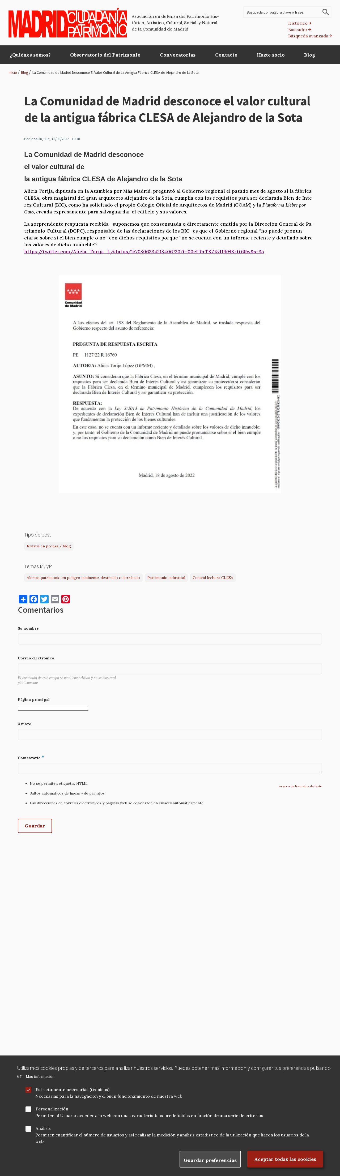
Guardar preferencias (210, 1160)
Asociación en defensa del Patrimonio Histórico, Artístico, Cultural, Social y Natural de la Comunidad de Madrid (175, 23)
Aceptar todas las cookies (285, 1159)
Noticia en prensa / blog (49, 546)
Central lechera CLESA (213, 577)
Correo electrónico (36, 658)
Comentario (29, 758)
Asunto (24, 724)
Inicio (13, 72)
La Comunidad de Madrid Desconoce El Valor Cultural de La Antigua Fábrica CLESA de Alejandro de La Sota (115, 72)
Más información (40, 1076)
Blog (24, 72)
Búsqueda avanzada (308, 35)
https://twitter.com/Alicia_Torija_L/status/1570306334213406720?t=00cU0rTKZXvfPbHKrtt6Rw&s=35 (144, 251)
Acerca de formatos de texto (300, 786)
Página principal (34, 699)
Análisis (43, 1128)
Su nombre (28, 628)
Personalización (52, 1108)
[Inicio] (67, 22)
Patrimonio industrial (166, 577)
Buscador (298, 29)
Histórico (298, 23)
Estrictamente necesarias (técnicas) (72, 1089)
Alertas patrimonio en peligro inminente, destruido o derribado (83, 577)
